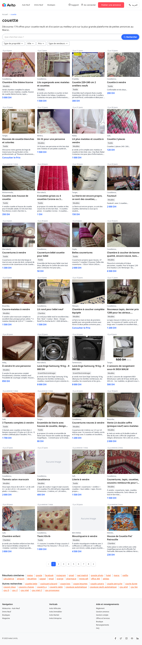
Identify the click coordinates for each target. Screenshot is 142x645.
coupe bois (65, 583)
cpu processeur (52, 590)
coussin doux (9, 587)
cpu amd (124, 587)
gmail (71, 575)
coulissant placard (48, 583)
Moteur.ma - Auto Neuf (11, 608)
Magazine (6, 618)
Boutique (99, 621)
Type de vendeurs (57, 43)
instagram (61, 575)
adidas (106, 578)
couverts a (42, 587)
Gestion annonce (102, 611)
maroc (117, 575)
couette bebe (31, 583)
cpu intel (25, 590)
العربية (134, 5)
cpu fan (134, 587)
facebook (49, 575)
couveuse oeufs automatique (103, 587)
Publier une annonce (111, 5)
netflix (125, 575)
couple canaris (97, 583)
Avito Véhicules (55, 608)
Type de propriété (12, 43)
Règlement (100, 608)
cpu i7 (15, 590)
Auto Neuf (26, 5)
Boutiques (51, 5)
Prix (40, 43)
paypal (43, 578)
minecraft (83, 578)
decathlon (32, 578)
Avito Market (54, 615)
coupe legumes (80, 583)
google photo (97, 575)
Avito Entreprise (55, 618)
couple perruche (114, 583)
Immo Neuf (38, 5)
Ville (29, 43)
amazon (20, 578)
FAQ (97, 628)
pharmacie (71, 578)
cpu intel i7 (37, 590)
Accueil (5, 14)
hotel (108, 575)
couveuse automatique (76, 587)
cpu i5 (6, 590)
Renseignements (102, 625)
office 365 (95, 578)
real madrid (82, 575)
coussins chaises (26, 587)
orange (60, 578)
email (51, 578)
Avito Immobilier (55, 611)
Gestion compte (102, 615)
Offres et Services (103, 618)
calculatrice (8, 578)
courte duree (131, 583)
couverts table (56, 587)
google (39, 575)
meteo (30, 575)
